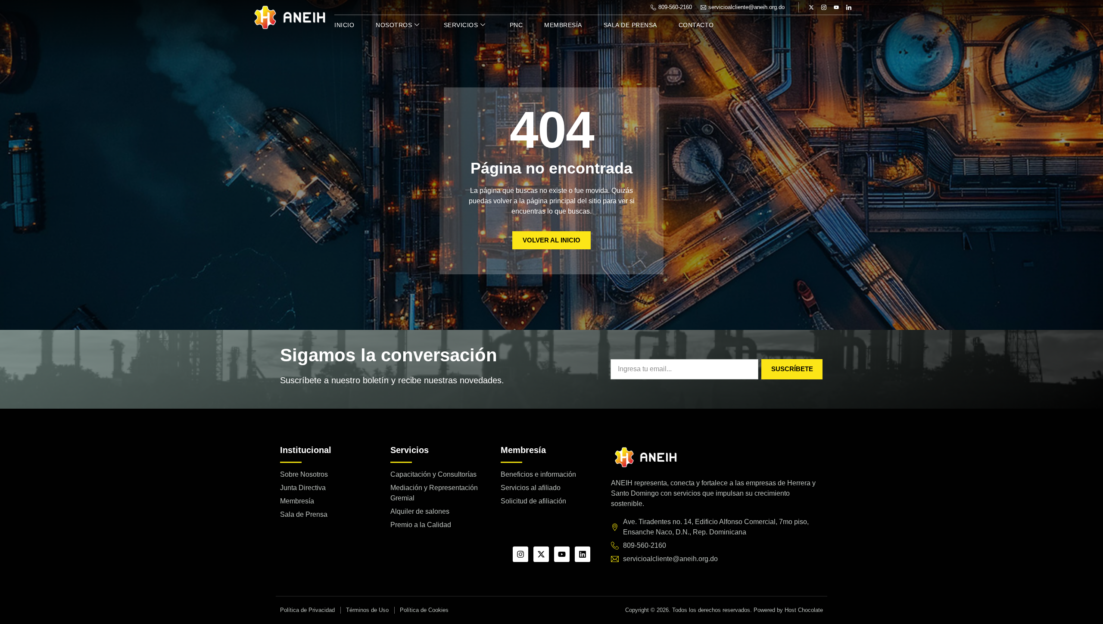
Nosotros (394, 25)
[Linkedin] (582, 554)
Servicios (461, 25)
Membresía (563, 25)
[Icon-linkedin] (849, 7)
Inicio (344, 25)
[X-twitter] (811, 7)
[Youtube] (836, 7)
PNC (516, 25)
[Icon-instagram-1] (824, 7)
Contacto (696, 25)
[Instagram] (520, 554)
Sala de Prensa (630, 25)
